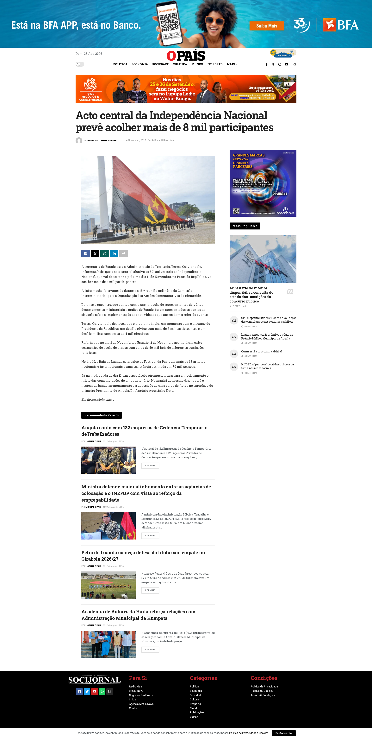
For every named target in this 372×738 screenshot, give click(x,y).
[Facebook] (79, 691)
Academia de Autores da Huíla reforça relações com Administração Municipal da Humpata (138, 614)
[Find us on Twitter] (273, 64)
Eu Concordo (284, 733)
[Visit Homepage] (186, 53)
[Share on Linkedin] (114, 253)
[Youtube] (94, 691)
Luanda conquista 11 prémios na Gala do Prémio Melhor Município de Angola (267, 336)
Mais (231, 64)
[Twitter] (87, 691)
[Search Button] (295, 64)
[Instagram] (109, 691)
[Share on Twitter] (95, 253)
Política (120, 64)
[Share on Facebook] (85, 253)
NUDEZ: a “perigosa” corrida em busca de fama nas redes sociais (267, 366)
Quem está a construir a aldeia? (261, 351)
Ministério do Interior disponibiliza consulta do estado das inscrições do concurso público (251, 294)
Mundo (197, 64)
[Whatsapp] (102, 691)
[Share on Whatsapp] (104, 253)
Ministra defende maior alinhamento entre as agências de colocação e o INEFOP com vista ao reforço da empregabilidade (146, 493)
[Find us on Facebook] (267, 64)
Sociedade (160, 64)
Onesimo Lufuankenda (102, 140)
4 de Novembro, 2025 (134, 140)
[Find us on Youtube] (286, 64)
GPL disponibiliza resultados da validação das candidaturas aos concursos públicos (268, 320)
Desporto (215, 64)
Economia (140, 64)
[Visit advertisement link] (186, 92)
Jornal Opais (93, 441)
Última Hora (167, 140)
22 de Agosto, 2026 (114, 441)
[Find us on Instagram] (279, 64)
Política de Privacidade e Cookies (248, 733)
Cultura (180, 64)
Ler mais (152, 465)
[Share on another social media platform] (123, 253)
